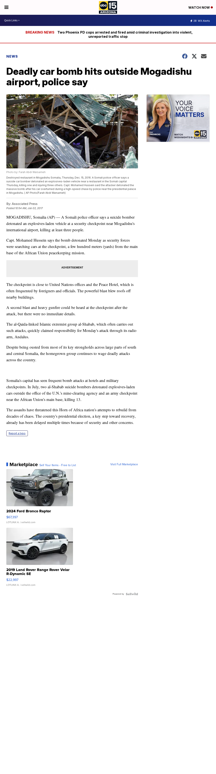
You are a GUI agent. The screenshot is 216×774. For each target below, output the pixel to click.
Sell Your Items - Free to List (57, 465)
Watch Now (199, 7)
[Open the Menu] (6, 7)
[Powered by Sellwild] (132, 594)
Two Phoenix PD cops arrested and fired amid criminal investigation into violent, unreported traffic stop (125, 34)
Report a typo (17, 433)
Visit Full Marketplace (124, 464)
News (12, 56)
